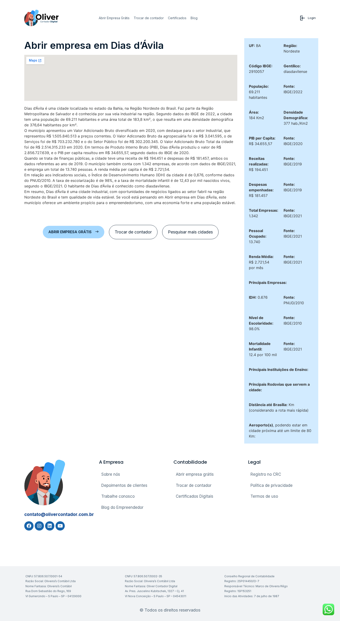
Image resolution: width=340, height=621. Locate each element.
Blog (194, 18)
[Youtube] (60, 526)
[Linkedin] (49, 526)
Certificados (177, 18)
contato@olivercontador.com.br (59, 514)
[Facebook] (29, 526)
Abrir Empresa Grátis (114, 18)
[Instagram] (39, 526)
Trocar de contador (149, 18)
